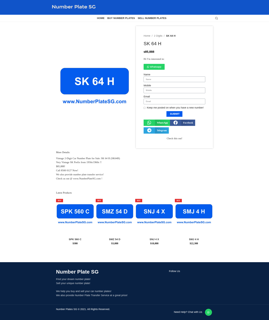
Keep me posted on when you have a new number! (175, 107)
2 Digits (158, 35)
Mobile (147, 85)
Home (147, 35)
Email (147, 96)
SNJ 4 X (154, 239)
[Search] (216, 18)
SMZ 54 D (114, 239)
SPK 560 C (75, 239)
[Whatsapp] (208, 312)
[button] (157, 123)
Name (147, 74)
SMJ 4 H (194, 239)
